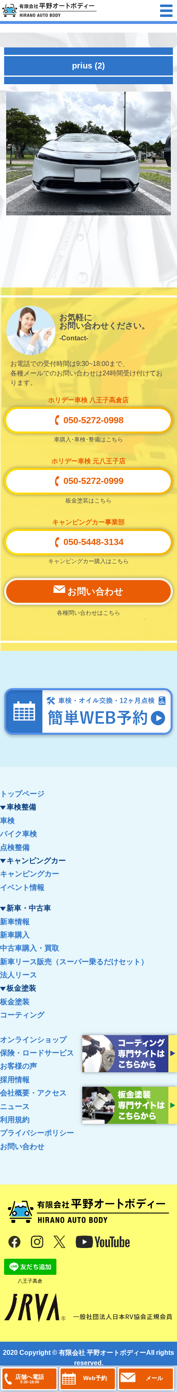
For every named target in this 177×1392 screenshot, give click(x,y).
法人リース (18, 975)
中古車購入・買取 (29, 948)
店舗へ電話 (29, 1378)
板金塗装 (15, 1002)
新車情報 (15, 922)
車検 (7, 820)
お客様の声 (18, 1066)
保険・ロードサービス (37, 1053)
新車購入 (15, 935)
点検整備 (15, 847)
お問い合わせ (22, 1146)
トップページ (22, 794)
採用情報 (15, 1080)
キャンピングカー (29, 874)
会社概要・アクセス (33, 1093)
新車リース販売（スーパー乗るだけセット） (74, 962)
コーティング (22, 1015)
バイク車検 (18, 834)
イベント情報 (22, 887)
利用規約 (15, 1120)
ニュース (15, 1106)
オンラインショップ (33, 1040)
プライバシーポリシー (37, 1133)
